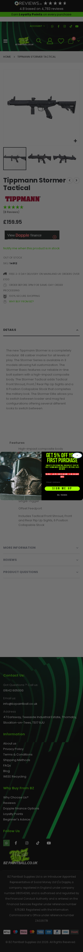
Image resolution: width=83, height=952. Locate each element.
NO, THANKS (62, 495)
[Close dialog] (77, 455)
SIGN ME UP (62, 488)
